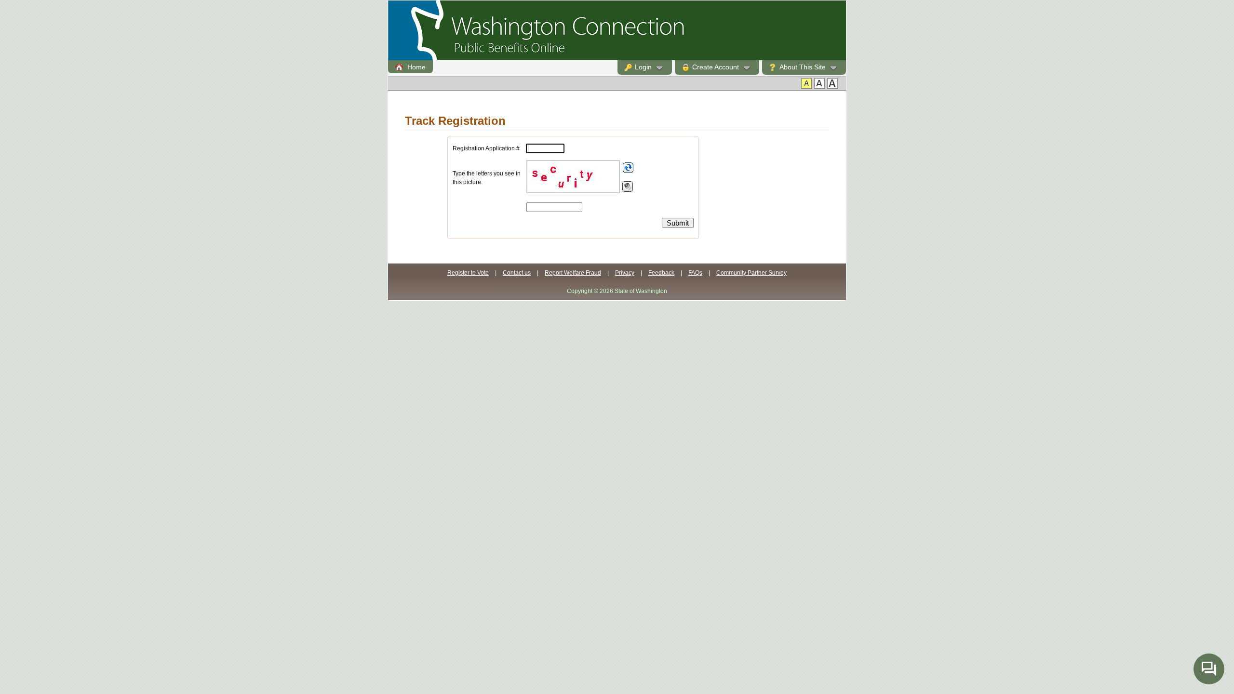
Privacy (624, 272)
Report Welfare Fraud (573, 272)
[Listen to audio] (627, 186)
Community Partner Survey (751, 272)
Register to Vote (468, 272)
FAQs (695, 272)
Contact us (517, 272)
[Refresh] (628, 167)
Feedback (661, 272)
